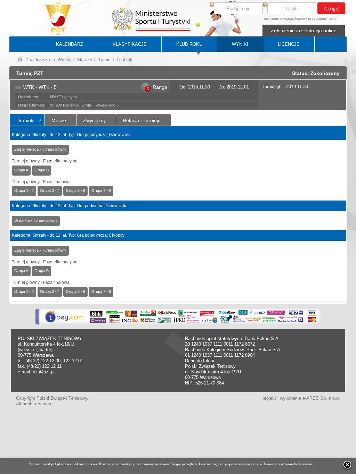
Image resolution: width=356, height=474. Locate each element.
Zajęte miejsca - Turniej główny (40, 149)
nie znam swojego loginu (284, 18)
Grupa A (21, 170)
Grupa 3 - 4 (49, 190)
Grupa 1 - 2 (24, 190)
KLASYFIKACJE (130, 44)
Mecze (58, 120)
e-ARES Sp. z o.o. (321, 398)
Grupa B (41, 170)
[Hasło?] (265, 5)
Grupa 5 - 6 (75, 190)
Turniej (105, 59)
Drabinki (25, 120)
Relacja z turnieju (142, 120)
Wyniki (64, 59)
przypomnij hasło (322, 18)
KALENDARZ (69, 44)
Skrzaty (84, 59)
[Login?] (212, 5)
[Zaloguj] (331, 8)
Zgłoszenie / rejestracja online (304, 30)
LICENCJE (289, 44)
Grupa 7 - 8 (101, 190)
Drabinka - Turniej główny (35, 220)
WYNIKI (240, 44)
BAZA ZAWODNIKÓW (178, 62)
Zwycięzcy (94, 120)
